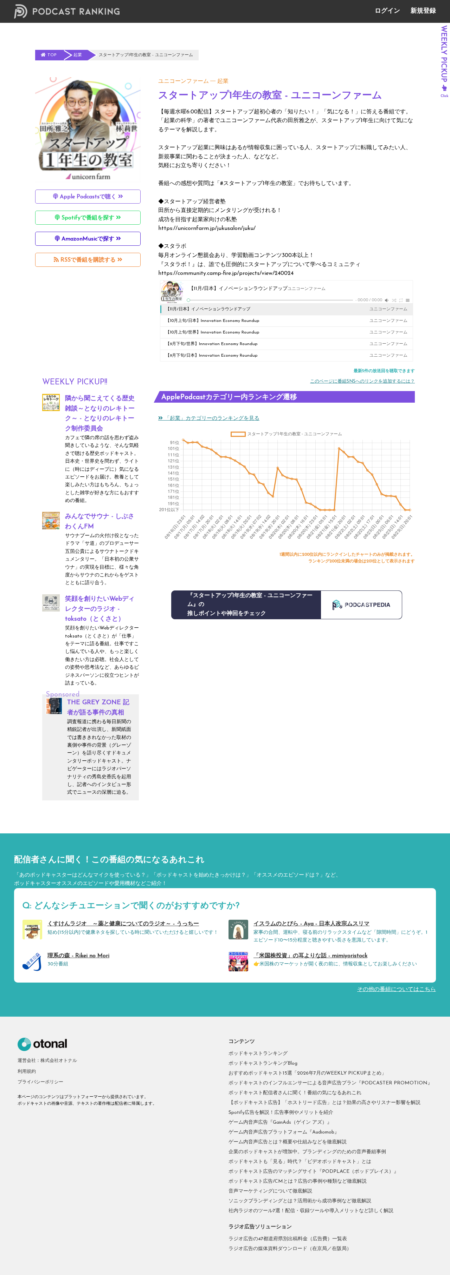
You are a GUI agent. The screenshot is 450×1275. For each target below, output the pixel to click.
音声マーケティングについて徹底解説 (270, 1191)
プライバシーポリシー (40, 1082)
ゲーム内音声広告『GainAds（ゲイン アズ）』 (280, 1122)
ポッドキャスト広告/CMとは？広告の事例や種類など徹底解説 (298, 1181)
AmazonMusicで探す (88, 239)
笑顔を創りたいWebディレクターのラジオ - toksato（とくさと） (100, 609)
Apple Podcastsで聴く (88, 197)
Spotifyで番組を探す (88, 218)
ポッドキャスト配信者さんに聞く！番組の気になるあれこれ (295, 1093)
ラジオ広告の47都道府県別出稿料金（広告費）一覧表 (288, 1239)
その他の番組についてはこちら (396, 989)
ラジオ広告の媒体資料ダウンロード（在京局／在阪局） (290, 1248)
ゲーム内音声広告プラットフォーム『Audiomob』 (284, 1132)
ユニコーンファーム (183, 81)
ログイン (387, 11)
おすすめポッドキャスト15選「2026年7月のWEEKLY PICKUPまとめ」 (307, 1073)
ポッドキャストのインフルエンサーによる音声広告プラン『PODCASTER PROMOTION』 (330, 1083)
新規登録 (423, 11)
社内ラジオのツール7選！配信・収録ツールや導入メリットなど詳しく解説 (311, 1211)
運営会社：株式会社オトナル (47, 1060)
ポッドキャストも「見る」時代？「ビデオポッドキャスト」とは (300, 1161)
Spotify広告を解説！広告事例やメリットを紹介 (281, 1112)
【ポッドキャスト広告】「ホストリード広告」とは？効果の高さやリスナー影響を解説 (324, 1102)
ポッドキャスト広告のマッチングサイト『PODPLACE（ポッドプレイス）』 (314, 1171)
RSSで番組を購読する (88, 260)
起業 (223, 81)
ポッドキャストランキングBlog (263, 1063)
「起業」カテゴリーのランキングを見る (211, 418)
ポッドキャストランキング (258, 1053)
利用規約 (27, 1071)
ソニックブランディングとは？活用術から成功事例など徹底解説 (300, 1201)
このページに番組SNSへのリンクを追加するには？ (362, 381)
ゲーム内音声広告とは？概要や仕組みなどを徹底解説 (288, 1142)
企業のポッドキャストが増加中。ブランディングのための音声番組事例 (307, 1152)
